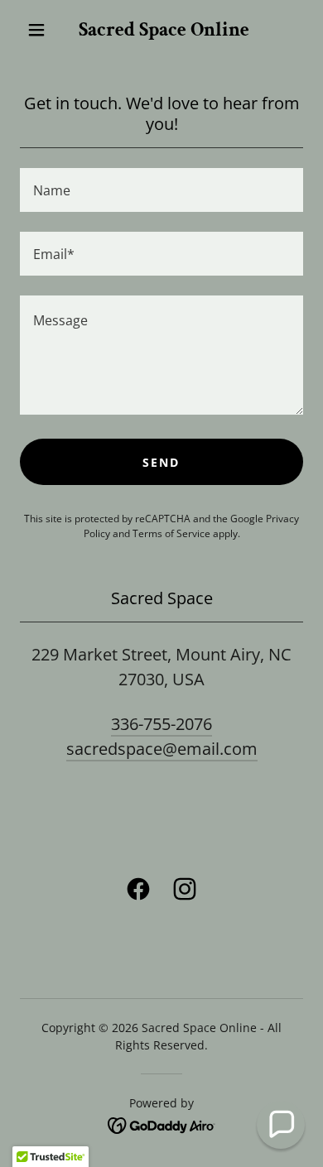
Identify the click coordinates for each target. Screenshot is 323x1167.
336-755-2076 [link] (161, 724)
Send (161, 462)
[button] (36, 29)
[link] (164, 30)
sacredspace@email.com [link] (162, 748)
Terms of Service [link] (171, 533)
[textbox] (161, 190)
